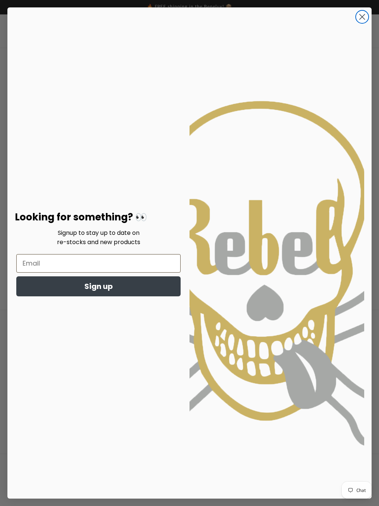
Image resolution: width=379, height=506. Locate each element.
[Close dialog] (362, 16)
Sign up (98, 286)
